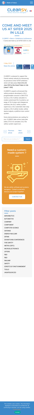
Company (7, 222)
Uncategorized (10, 272)
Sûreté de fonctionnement (15, 266)
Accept (17, 412)
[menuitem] (30, 11)
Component (9, 225)
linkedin (18, 68)
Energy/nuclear (10, 234)
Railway (7, 260)
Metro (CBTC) (9, 246)
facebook (26, 68)
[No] (32, 408)
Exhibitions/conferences (14, 240)
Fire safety (8, 243)
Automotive (9, 219)
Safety (7, 263)
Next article (20, 132)
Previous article (11, 132)
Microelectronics (11, 249)
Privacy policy (17, 409)
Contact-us (17, 197)
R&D (5, 254)
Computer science (11, 228)
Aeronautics (9, 216)
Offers (7, 252)
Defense (7, 231)
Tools (6, 269)
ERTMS (6, 237)
